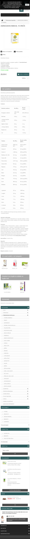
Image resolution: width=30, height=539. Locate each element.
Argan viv (6, 414)
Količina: (24, 78)
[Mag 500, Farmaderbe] (22, 286)
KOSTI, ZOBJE (7, 340)
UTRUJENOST (7, 355)
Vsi (15, 504)
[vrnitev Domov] (2, 20)
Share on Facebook (7, 51)
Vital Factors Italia (8, 438)
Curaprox (6, 421)
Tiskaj (4, 54)
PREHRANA (5, 312)
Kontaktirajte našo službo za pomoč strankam (16, 520)
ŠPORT (5, 320)
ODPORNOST (7, 322)
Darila (4, 398)
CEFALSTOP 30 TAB (11, 461)
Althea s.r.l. (7, 433)
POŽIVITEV (6, 353)
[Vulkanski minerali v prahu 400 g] (4, 480)
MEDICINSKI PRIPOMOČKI (8, 403)
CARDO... (25, 268)
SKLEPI (5, 363)
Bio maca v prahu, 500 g (13, 497)
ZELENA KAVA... (5, 268)
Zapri (27, 4)
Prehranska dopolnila (10, 20)
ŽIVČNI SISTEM (7, 368)
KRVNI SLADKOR (7, 386)
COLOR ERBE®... (7, 292)
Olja (4, 310)
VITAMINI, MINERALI (8, 317)
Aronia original (8, 416)
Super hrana (6, 393)
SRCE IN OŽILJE (7, 333)
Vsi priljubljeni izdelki (15, 490)
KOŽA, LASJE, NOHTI (8, 371)
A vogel (6, 411)
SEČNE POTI (6, 360)
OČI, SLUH (6, 373)
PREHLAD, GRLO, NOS (8, 376)
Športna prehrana (8, 391)
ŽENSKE (5, 350)
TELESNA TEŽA (7, 327)
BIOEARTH (6, 435)
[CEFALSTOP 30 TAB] (4, 463)
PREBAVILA (6, 335)
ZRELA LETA (6, 345)
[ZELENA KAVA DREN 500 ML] (5, 263)
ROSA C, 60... (15, 268)
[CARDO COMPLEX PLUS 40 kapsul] (25, 263)
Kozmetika (5, 388)
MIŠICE (5, 365)
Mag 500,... (22, 292)
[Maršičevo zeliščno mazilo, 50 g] (4, 471)
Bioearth (6, 419)
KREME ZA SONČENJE (8, 401)
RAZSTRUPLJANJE (8, 330)
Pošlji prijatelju (19, 51)
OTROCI (5, 343)
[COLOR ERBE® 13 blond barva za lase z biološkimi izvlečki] (7, 286)
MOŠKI (5, 348)
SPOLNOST (6, 378)
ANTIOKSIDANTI (7, 381)
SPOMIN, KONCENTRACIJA (9, 325)
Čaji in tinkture (7, 396)
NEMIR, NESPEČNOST (8, 338)
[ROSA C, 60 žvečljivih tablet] (15, 263)
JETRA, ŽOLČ (7, 358)
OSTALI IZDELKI (7, 383)
